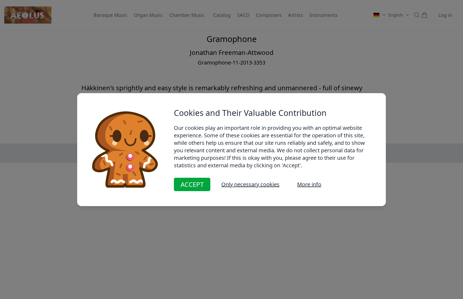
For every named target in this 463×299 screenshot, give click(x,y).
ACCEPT (192, 184)
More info (309, 184)
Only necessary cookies (250, 184)
